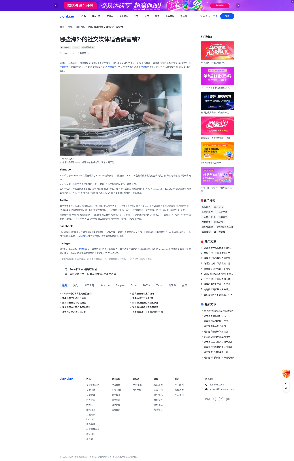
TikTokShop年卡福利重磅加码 (215, 87)
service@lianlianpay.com (222, 389)
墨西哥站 (218, 207)
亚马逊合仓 (219, 231)
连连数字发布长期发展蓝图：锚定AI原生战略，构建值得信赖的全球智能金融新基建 (217, 247)
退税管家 (90, 414)
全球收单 (90, 394)
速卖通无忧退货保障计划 (74, 311)
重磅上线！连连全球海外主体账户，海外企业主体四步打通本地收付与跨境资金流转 (217, 252)
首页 (67, 16)
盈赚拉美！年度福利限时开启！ (216, 137)
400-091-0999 (217, 384)
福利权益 (158, 404)
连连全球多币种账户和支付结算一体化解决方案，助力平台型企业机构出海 (217, 258)
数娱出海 (116, 409)
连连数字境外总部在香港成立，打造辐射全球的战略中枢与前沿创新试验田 (217, 268)
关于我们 (179, 385)
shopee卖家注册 (225, 226)
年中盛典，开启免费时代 (212, 62)
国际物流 (116, 404)
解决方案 (96, 16)
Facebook (65, 47)
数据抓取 (206, 207)
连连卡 (89, 404)
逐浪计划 (158, 389)
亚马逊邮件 (207, 211)
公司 (147, 16)
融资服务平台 (92, 429)
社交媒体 (112, 66)
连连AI (183, 16)
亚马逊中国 (221, 211)
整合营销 (206, 221)
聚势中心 (158, 394)
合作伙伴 (158, 399)
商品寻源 (90, 424)
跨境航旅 (116, 399)
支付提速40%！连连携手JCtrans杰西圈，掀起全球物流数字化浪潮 (217, 294)
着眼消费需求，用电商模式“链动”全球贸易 (93, 274)
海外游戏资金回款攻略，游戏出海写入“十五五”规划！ (217, 263)
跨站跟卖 (223, 216)
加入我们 (179, 394)
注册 (227, 16)
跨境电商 (116, 385)
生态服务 (123, 16)
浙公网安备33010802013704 (125, 457)
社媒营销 (64, 66)
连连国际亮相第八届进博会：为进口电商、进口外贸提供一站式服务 (217, 289)
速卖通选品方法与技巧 (143, 298)
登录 (215, 16)
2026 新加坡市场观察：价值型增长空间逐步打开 (217, 273)
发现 (136, 16)
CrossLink (91, 433)
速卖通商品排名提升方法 (74, 298)
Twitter (76, 47)
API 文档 (137, 389)
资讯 (157, 16)
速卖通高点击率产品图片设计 (76, 307)
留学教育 (116, 394)
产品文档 (137, 385)
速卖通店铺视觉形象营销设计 (146, 307)
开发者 (110, 16)
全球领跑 (90, 409)
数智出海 (158, 385)
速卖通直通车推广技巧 (143, 293)
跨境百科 (80, 27)
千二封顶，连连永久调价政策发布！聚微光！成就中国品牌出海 (217, 278)
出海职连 (170, 16)
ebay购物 (218, 221)
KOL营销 (72, 183)
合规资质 (179, 389)
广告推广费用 (208, 216)
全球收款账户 (92, 385)
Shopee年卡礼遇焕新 (211, 162)
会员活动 (206, 231)
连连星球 (90, 399)
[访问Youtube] (228, 399)
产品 (83, 16)
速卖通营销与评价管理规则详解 (147, 311)
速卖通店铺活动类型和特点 (145, 302)
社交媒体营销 (88, 47)
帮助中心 (158, 409)
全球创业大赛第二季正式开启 (215, 112)
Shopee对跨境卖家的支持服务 (77, 293)
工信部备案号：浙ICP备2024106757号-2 (94, 457)
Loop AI (90, 419)
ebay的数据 (207, 226)
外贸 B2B (116, 389)
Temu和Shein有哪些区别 (83, 269)
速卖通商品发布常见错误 (74, 302)
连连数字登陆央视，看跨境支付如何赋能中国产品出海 (217, 284)
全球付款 (90, 389)
